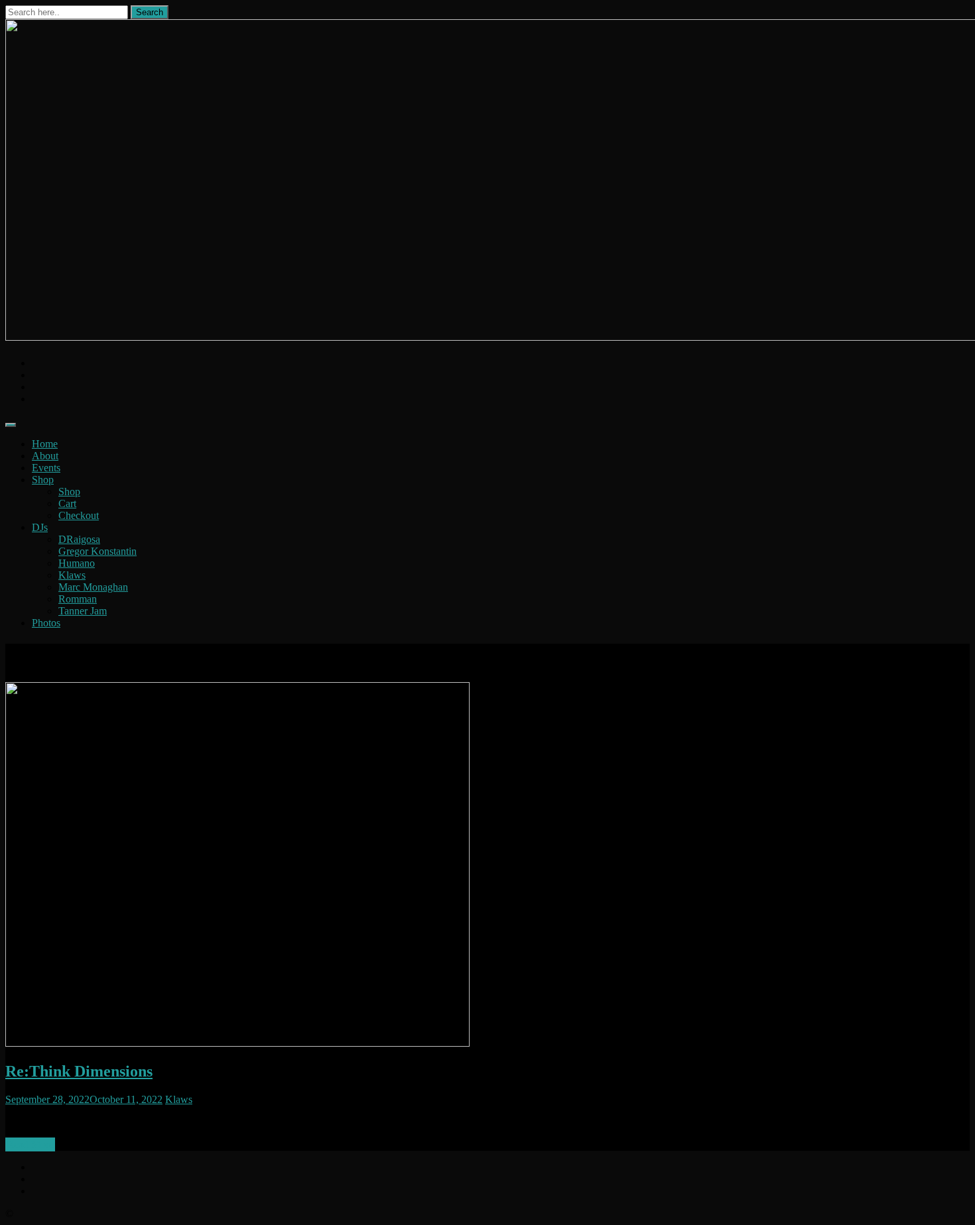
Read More (30, 1144)
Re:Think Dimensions (79, 1071)
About (45, 455)
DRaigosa (79, 539)
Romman (77, 599)
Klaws (72, 575)
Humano (76, 563)
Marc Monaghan (93, 587)
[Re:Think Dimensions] (237, 1043)
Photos (46, 622)
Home (45, 443)
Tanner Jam (82, 610)
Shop (43, 479)
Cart (67, 503)
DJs (40, 527)
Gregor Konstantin (97, 551)
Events (46, 467)
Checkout (78, 515)
